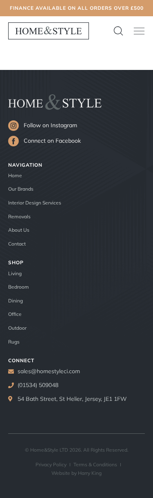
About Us (18, 230)
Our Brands (20, 189)
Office (15, 314)
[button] (139, 31)
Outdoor (17, 328)
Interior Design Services (34, 203)
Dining (15, 301)
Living (15, 273)
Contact (17, 244)
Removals (19, 216)
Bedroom (18, 287)
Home (15, 175)
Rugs (14, 342)
